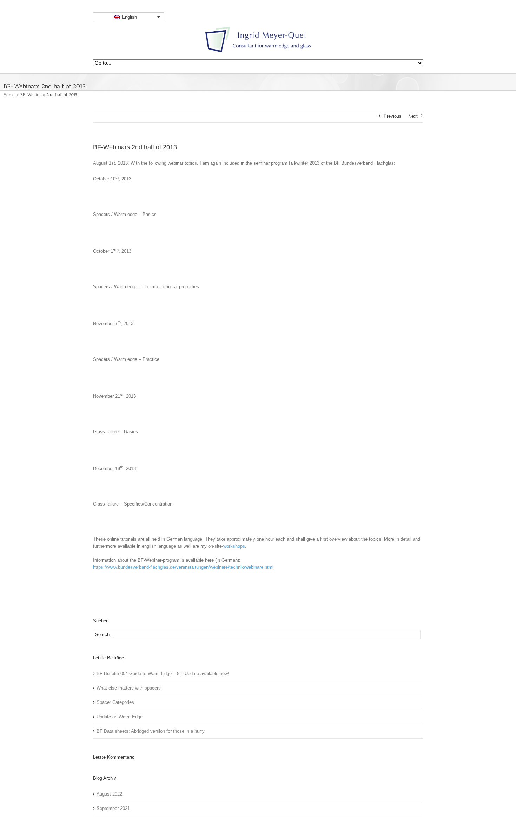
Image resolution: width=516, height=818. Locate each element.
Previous (393, 116)
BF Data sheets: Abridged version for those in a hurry (151, 731)
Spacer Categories (115, 702)
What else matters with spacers (129, 688)
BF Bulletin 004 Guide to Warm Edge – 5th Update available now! (163, 673)
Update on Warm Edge (120, 716)
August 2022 (109, 794)
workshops (234, 546)
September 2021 (113, 808)
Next (413, 116)
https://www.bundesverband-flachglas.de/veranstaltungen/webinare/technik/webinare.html (183, 567)
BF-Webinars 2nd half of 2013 (135, 147)
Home (9, 94)
